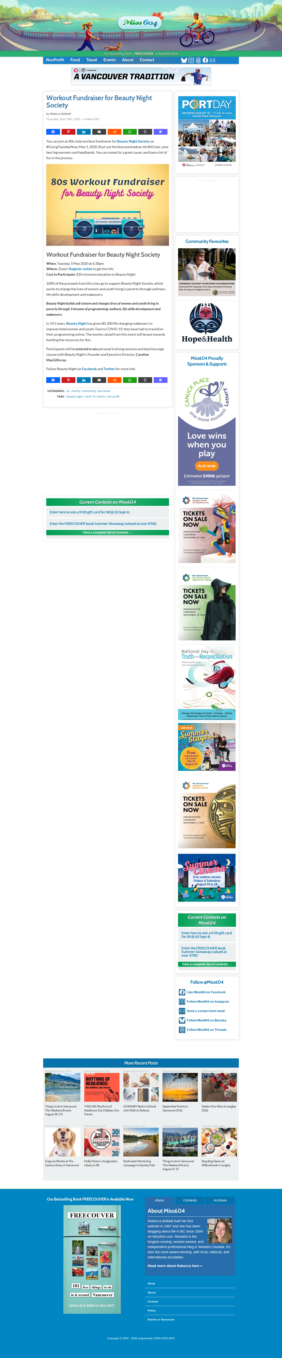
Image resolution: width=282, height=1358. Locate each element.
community (89, 391)
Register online (80, 269)
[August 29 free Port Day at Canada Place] (207, 132)
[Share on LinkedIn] (84, 132)
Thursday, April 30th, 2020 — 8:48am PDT (73, 119)
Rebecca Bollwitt (60, 114)
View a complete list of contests (106, 532)
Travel (91, 59)
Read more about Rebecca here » (175, 1266)
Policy (152, 1310)
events (101, 396)
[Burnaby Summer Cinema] (207, 878)
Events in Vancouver (161, 1319)
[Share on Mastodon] (160, 132)
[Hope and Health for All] (207, 324)
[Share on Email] (99, 132)
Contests (190, 1200)
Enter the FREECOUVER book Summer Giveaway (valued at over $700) (103, 523)
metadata (108, 387)
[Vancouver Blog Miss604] (141, 20)
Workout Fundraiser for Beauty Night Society (99, 101)
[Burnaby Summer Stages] (207, 747)
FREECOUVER (143, 54)
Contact (147, 59)
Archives (220, 1200)
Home (151, 1283)
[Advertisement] (107, 452)
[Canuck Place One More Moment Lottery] (207, 428)
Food (75, 59)
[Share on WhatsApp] (130, 132)
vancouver (104, 391)
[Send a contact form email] (212, 61)
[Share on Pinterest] (68, 132)
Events (109, 59)
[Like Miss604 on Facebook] (205, 61)
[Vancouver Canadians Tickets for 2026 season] (141, 76)
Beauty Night (76, 323)
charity (75, 391)
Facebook (89, 369)
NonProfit (55, 59)
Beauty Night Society (133, 141)
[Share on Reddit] (114, 132)
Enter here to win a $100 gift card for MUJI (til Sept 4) (89, 512)
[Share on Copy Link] (145, 132)
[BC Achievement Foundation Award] (207, 527)
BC (68, 391)
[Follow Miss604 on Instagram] (191, 61)
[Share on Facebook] (53, 132)
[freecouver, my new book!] (92, 1313)
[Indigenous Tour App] (207, 272)
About (128, 59)
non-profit (113, 396)
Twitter (109, 369)
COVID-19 (89, 396)
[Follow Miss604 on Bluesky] (184, 61)
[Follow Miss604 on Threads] (198, 61)
